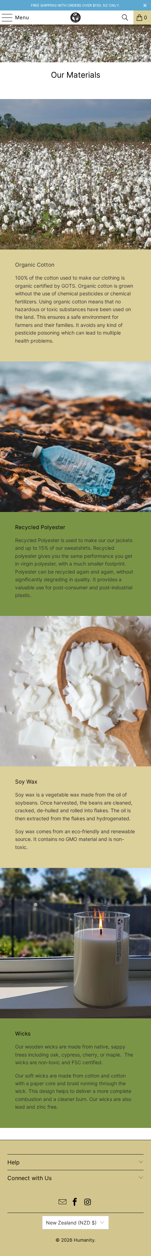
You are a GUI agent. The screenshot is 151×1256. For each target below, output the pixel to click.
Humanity (84, 1240)
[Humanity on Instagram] (88, 1202)
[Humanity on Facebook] (75, 1202)
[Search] (125, 17)
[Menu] (3, 17)
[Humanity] (75, 17)
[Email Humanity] (62, 1202)
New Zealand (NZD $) (71, 1223)
